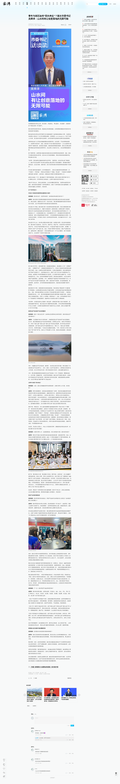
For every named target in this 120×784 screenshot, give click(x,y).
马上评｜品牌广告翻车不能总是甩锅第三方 (90, 104)
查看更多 (90, 90)
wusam (36, 768)
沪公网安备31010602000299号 (87, 196)
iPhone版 (95, 179)
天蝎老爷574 (37, 749)
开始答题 (90, 145)
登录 (110, 4)
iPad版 (94, 183)
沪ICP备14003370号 (85, 195)
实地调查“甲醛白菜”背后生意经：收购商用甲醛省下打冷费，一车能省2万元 (89, 31)
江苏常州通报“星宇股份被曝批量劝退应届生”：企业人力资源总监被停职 (89, 25)
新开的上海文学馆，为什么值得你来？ (90, 100)
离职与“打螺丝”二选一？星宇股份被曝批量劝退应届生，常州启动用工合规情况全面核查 (89, 51)
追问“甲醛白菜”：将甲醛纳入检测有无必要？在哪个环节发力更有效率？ (89, 41)
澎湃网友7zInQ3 (38, 730)
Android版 (95, 176)
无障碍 (114, 4)
